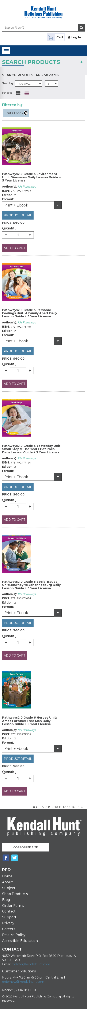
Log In (76, 37)
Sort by (7, 83)
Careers (8, 929)
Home (7, 876)
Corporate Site (25, 847)
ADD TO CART (14, 248)
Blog (6, 900)
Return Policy (14, 935)
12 (64, 807)
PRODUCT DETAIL (18, 215)
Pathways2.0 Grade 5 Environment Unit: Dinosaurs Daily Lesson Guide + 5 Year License (31, 177)
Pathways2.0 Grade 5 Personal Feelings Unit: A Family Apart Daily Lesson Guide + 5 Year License (29, 313)
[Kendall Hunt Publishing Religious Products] (43, 9)
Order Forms (13, 906)
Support (9, 917)
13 (68, 807)
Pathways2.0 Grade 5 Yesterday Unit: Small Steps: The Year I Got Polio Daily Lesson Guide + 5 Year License (31, 449)
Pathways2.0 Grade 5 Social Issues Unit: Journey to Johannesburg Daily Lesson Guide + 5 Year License (31, 585)
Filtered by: (12, 104)
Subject (8, 888)
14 (73, 807)
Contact (9, 911)
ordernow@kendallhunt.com (23, 982)
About (7, 882)
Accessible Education (20, 941)
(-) (26, 113)
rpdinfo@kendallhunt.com (31, 964)
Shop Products (15, 894)
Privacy (8, 923)
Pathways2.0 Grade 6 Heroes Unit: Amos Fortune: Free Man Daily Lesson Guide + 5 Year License (29, 721)
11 (60, 807)
